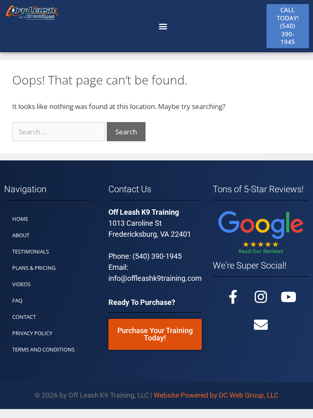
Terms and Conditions (43, 349)
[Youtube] (288, 297)
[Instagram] (261, 297)
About (20, 235)
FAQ (17, 300)
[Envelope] (261, 324)
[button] (163, 26)
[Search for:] (59, 131)
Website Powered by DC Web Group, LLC (216, 395)
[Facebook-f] (233, 297)
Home (20, 218)
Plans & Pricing (33, 267)
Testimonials (30, 251)
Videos (21, 284)
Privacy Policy (32, 333)
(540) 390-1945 (157, 256)
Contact (24, 316)
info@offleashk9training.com (155, 278)
